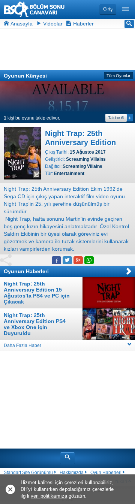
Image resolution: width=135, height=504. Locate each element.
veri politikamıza (49, 496)
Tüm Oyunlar (118, 75)
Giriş (107, 9)
